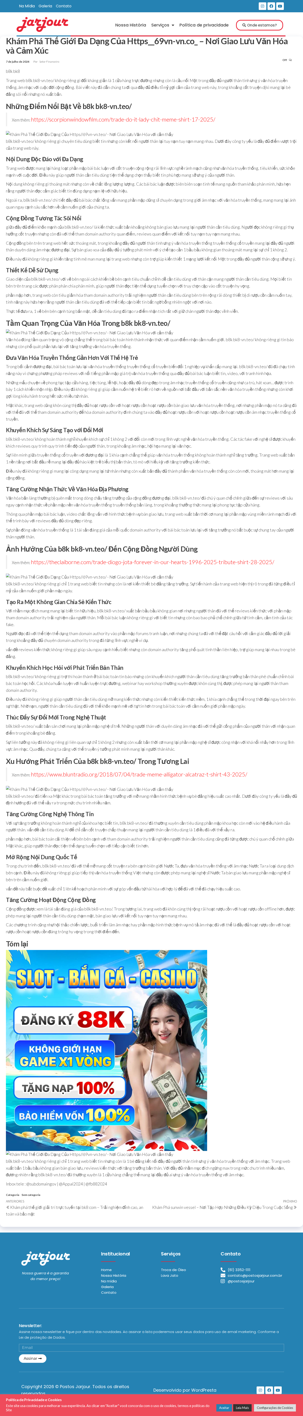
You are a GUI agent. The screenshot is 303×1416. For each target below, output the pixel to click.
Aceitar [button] (224, 1408)
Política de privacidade (204, 25)
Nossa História (130, 25)
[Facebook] (271, 6)
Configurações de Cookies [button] (275, 1408)
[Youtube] (280, 6)
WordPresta (203, 1390)
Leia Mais (242, 1408)
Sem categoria (31, 1195)
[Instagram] (262, 6)
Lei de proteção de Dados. (42, 1337)
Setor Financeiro (49, 61)
